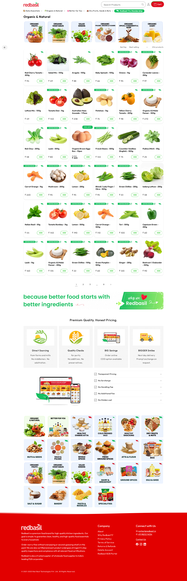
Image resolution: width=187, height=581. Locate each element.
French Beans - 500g (105, 148)
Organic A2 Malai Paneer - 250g (56, 263)
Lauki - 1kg (29, 262)
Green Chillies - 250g (128, 186)
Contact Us (141, 539)
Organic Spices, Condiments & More (129, 25)
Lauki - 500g (53, 148)
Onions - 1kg (124, 72)
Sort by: (123, 47)
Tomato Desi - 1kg (56, 110)
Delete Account (105, 550)
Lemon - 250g (78, 186)
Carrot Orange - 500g (103, 225)
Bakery (56, 487)
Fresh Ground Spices (105, 441)
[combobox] (123, 4)
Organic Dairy (151, 22)
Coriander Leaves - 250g (151, 73)
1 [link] (76, 284)
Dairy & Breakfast (105, 463)
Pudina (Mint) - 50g (151, 148)
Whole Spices (80, 440)
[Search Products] (143, 4)
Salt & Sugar (33, 487)
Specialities (104, 487)
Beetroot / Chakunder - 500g (152, 263)
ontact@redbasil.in (147, 531)
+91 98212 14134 (145, 534)
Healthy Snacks (127, 417)
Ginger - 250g (125, 262)
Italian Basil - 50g (32, 224)
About (101, 531)
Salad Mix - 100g (55, 72)
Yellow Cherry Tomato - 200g (125, 111)
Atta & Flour (127, 440)
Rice (151, 440)
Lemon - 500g (78, 224)
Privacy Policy (104, 538)
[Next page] (110, 284)
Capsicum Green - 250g (150, 225)
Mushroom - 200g (56, 186)
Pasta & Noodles (82, 487)
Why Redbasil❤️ (106, 535)
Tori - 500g (124, 224)
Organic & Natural (35, 417)
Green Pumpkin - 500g (103, 263)
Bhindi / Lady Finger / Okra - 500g (105, 187)
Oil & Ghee (150, 463)
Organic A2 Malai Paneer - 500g (150, 111)
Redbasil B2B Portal (107, 553)
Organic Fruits (33, 22)
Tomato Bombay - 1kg (58, 224)
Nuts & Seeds (33, 440)
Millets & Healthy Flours (81, 418)
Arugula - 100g (78, 72)
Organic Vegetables (57, 23)
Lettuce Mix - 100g (33, 110)
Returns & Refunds (107, 546)
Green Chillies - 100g (81, 262)
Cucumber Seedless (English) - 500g (127, 149)
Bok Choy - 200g (32, 148)
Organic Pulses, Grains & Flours (104, 23)
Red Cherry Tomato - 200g (34, 73)
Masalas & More (127, 463)
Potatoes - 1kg (102, 110)
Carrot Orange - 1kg (34, 186)
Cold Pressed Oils (105, 417)
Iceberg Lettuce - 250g (152, 186)
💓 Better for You (58, 417)
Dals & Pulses (56, 440)
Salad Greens (80, 22)
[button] (32, 10)
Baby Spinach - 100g (105, 72)
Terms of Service (106, 542)
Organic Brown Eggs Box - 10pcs (81, 149)
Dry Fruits (150, 417)
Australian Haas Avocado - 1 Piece (79, 111)
